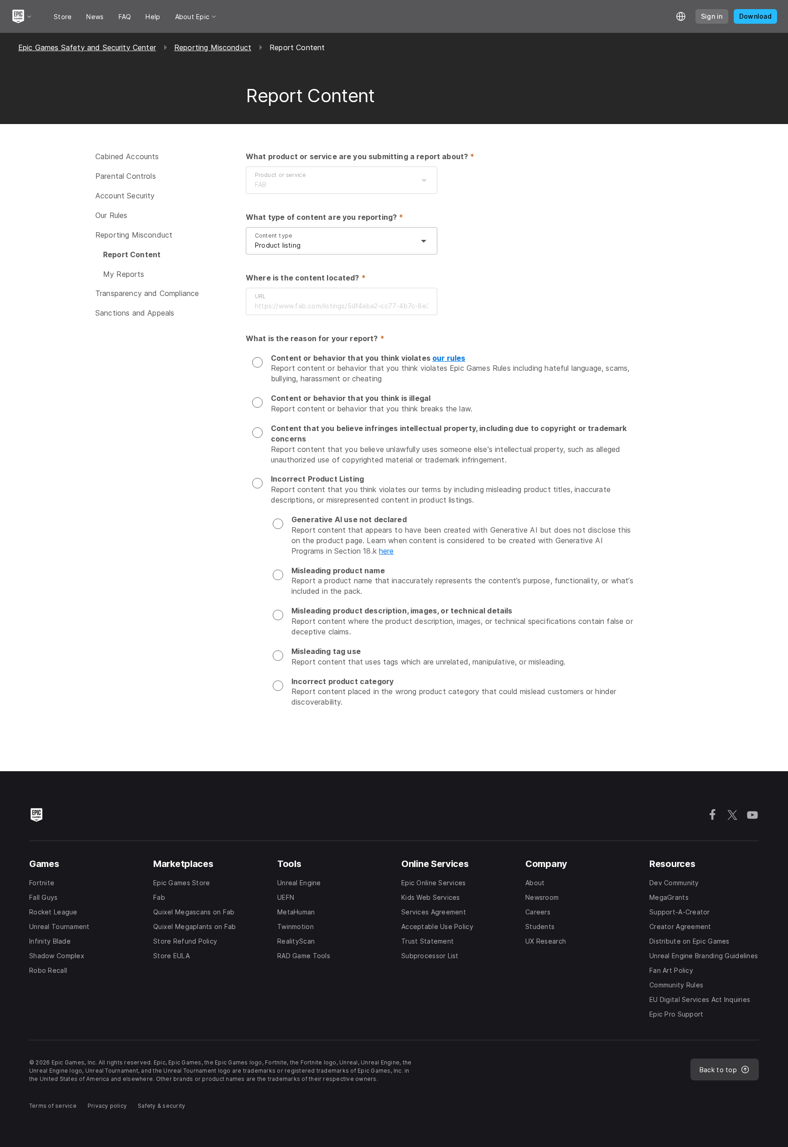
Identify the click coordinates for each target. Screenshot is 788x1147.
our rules (448, 358)
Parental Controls (125, 176)
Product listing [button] (278, 245)
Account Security (125, 195)
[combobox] (332, 184)
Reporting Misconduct (212, 47)
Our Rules (111, 215)
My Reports (124, 273)
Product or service (280, 174)
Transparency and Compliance (147, 293)
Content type (273, 235)
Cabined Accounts (127, 156)
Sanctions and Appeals (134, 312)
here (386, 550)
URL (260, 296)
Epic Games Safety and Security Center (87, 47)
